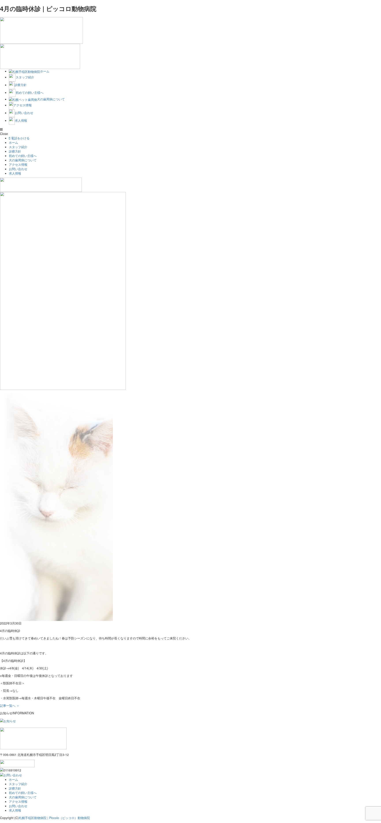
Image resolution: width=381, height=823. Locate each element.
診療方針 (15, 151)
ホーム (13, 142)
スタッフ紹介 (18, 147)
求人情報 (15, 173)
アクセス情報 (18, 164)
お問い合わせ (18, 169)
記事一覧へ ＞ (9, 705)
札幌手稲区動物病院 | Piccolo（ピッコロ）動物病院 (54, 818)
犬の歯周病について (23, 160)
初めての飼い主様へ (23, 155)
